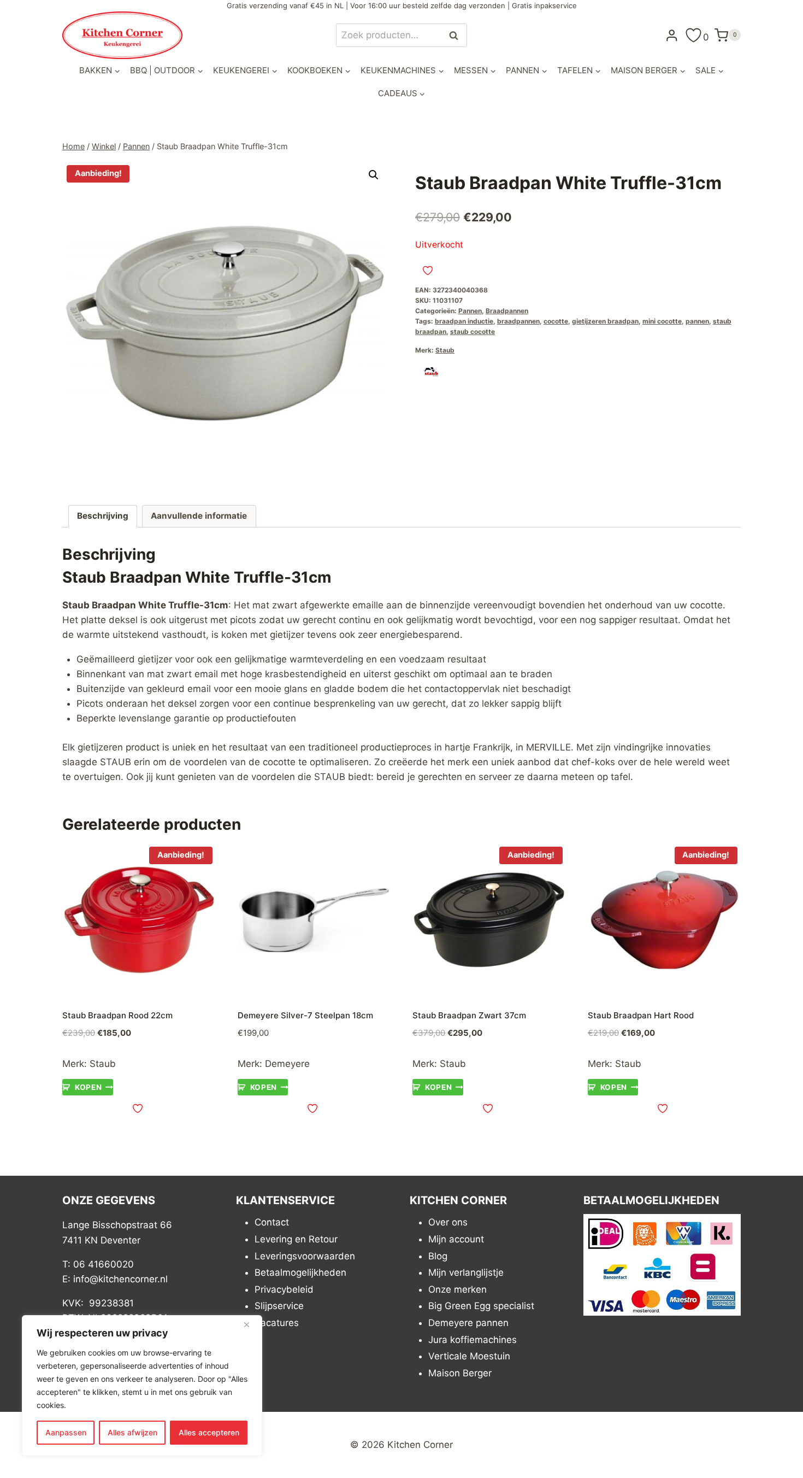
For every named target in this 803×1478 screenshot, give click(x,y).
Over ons (448, 1222)
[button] (373, 175)
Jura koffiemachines (472, 1339)
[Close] (250, 1324)
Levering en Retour (296, 1239)
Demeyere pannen (468, 1322)
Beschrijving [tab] (102, 516)
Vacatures (277, 1322)
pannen (697, 321)
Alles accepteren (209, 1432)
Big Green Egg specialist (481, 1305)
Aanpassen (65, 1432)
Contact (272, 1222)
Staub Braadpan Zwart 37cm (469, 1015)
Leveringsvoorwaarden (305, 1256)
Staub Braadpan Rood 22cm (117, 1015)
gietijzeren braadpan (605, 321)
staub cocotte (472, 331)
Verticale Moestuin (469, 1356)
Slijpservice (279, 1305)
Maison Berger (460, 1373)
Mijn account (456, 1239)
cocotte (556, 321)
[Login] (672, 35)
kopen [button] (88, 1087)
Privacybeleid (284, 1289)
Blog (437, 1256)
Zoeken (456, 35)
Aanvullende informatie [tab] (199, 516)
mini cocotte (662, 321)
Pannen (470, 311)
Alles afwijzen (132, 1432)
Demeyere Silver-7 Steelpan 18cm (305, 1015)
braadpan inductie (464, 321)
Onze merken (457, 1289)
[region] (142, 1385)
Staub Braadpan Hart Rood (641, 1015)
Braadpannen (507, 311)
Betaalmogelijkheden (300, 1272)
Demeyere (287, 1063)
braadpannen (518, 321)
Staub (444, 350)
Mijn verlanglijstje (466, 1272)
